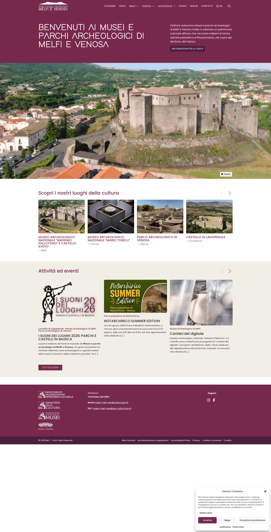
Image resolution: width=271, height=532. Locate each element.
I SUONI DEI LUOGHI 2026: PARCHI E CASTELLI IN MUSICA (67, 337)
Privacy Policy (238, 527)
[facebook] (214, 400)
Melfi (132, 6)
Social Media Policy (180, 440)
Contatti (207, 6)
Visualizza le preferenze (252, 520)
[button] (265, 491)
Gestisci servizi (206, 512)
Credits (227, 440)
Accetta (207, 520)
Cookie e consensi (211, 440)
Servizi (194, 6)
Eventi (183, 6)
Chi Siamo (110, 6)
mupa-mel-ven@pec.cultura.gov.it (112, 408)
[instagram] (208, 400)
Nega (227, 520)
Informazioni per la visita (187, 48)
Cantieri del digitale (187, 333)
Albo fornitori (128, 440)
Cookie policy (225, 527)
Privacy (196, 440)
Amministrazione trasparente (153, 440)
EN (220, 6)
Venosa (147, 6)
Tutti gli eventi (50, 367)
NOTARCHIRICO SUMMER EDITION (132, 321)
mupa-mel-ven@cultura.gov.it (111, 402)
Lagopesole (165, 6)
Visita (122, 6)
